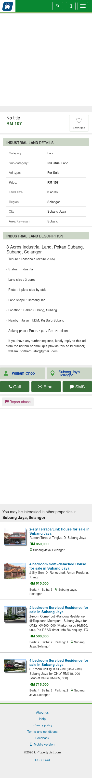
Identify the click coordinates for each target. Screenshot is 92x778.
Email (48, 386)
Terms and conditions (42, 731)
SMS (79, 386)
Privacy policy (42, 725)
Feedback (42, 737)
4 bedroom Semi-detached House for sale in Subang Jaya (57, 566)
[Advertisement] (46, 60)
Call (16, 386)
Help (42, 718)
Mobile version (43, 744)
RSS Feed (42, 760)
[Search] (57, 6)
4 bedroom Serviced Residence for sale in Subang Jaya (58, 662)
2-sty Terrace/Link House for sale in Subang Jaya (59, 531)
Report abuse (20, 401)
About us (42, 712)
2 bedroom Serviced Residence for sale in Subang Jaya (58, 609)
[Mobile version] (71, 6)
